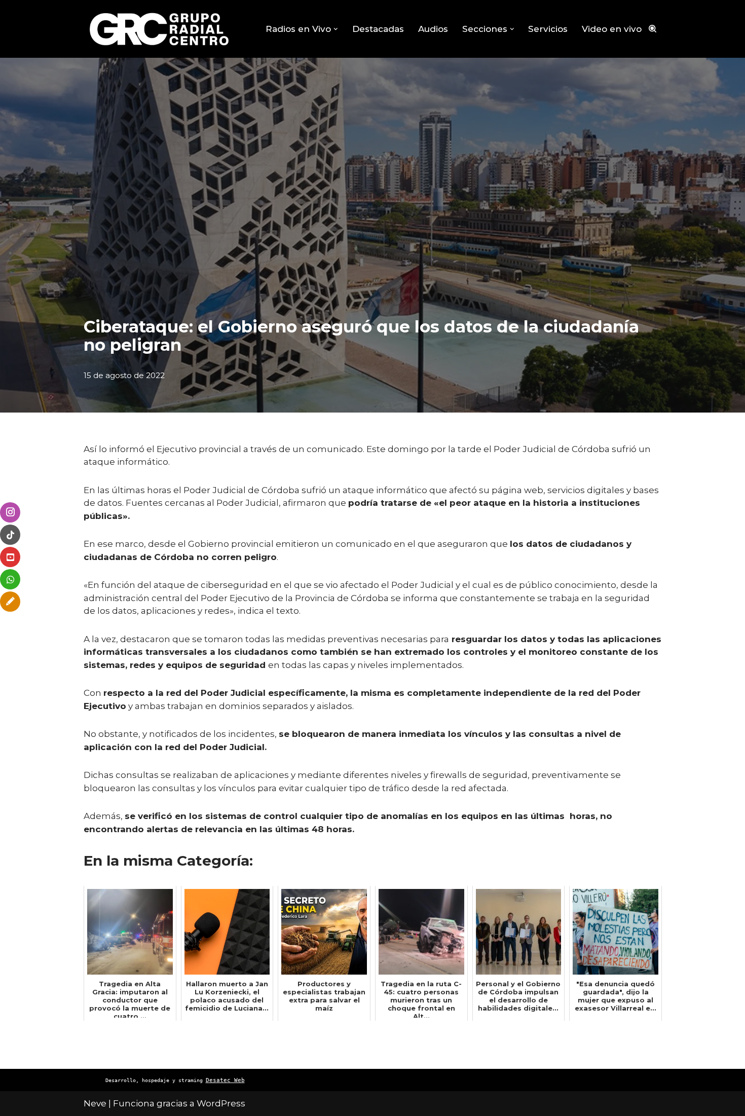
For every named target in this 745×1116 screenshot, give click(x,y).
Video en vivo (612, 29)
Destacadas (378, 29)
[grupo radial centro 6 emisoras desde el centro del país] (160, 29)
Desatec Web (225, 1080)
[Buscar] (652, 28)
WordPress (221, 1103)
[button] (335, 29)
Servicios (548, 29)
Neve (95, 1103)
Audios (433, 29)
